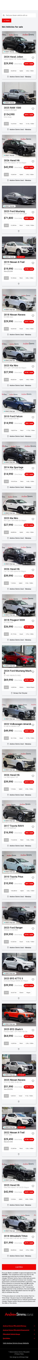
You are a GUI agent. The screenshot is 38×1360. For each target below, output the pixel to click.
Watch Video (30, 51)
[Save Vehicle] (33, 58)
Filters (8, 20)
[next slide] (34, 42)
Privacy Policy (19, 1354)
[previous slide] (3, 42)
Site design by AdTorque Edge (19, 1357)
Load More (19, 1267)
